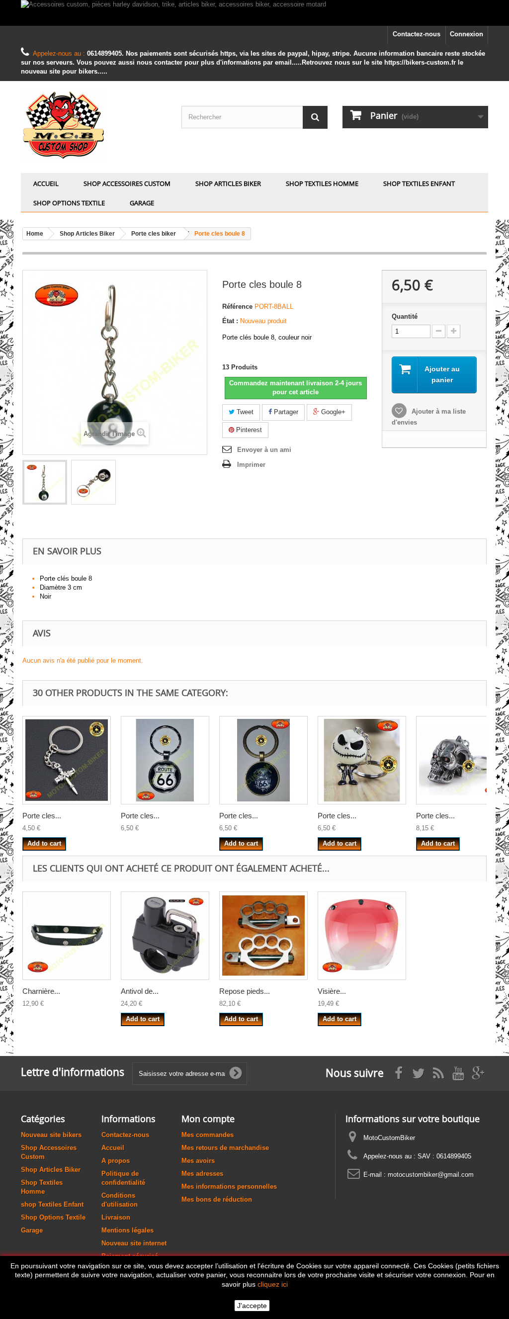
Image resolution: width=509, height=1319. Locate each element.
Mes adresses (202, 1173)
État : (230, 321)
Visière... (332, 991)
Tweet (244, 412)
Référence (237, 306)
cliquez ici (272, 1284)
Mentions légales (127, 1230)
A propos (115, 1160)
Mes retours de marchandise (225, 1147)
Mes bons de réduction (216, 1199)
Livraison (115, 1217)
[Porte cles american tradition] (263, 760)
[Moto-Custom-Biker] (94, 124)
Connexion (466, 34)
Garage (142, 202)
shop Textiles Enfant (419, 183)
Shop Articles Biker (228, 183)
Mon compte (208, 1119)
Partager (285, 412)
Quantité (405, 316)
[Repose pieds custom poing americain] (263, 935)
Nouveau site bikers (51, 1135)
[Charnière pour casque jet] (66, 935)
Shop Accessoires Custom (127, 183)
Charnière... (41, 991)
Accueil (46, 183)
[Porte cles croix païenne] (66, 760)
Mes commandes (207, 1135)
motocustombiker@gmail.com (431, 1174)
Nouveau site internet (134, 1243)
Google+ (332, 412)
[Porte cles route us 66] (165, 760)
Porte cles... (41, 815)
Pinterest (248, 430)
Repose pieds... (244, 991)
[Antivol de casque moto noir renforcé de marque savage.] (165, 935)
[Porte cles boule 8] (45, 482)
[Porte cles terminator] (460, 760)
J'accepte (252, 1306)
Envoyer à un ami (264, 449)
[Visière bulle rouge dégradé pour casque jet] (362, 935)
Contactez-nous (416, 34)
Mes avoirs (198, 1160)
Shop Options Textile (69, 202)
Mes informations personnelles (229, 1186)
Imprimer (251, 464)
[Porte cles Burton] (362, 760)
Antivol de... (140, 991)
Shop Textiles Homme (322, 183)
